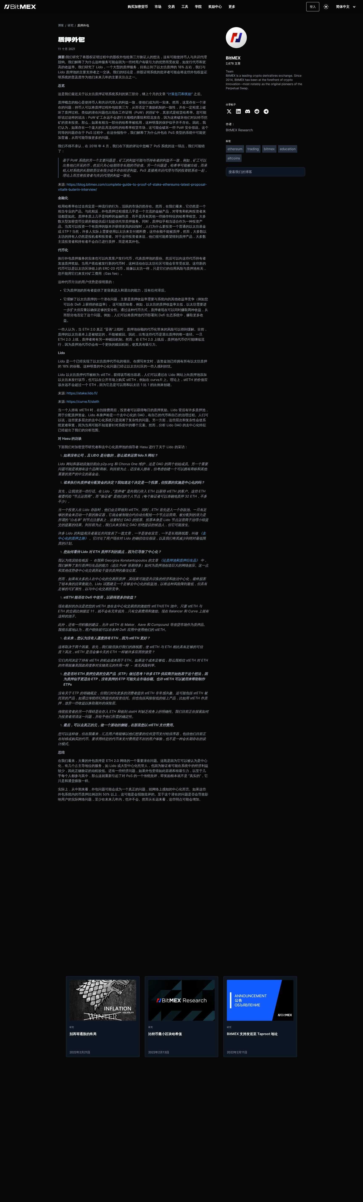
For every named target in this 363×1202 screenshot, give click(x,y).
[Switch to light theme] (326, 7)
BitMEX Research (239, 130)
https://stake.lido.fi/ (82, 393)
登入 (313, 6)
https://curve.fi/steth (83, 401)
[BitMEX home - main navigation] (20, 6)
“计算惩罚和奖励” (180, 94)
